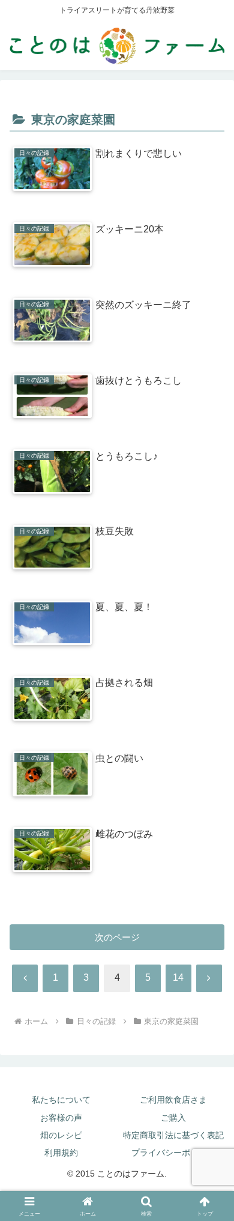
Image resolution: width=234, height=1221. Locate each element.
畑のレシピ (61, 1135)
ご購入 (173, 1118)
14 (178, 977)
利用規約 (61, 1152)
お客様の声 (61, 1118)
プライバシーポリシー (173, 1152)
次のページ (117, 937)
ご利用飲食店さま (173, 1099)
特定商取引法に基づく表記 (173, 1135)
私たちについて (61, 1099)
